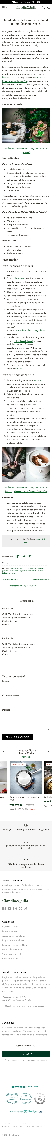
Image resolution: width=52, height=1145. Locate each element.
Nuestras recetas (10, 931)
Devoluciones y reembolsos (12, 1126)
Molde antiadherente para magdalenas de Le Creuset (26, 150)
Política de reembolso (12, 949)
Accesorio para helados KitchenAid (30, 490)
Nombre (6, 681)
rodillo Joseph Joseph (23, 340)
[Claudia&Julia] (26, 7)
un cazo (37, 380)
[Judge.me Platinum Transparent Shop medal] (26, 1098)
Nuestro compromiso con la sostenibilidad (24, 1006)
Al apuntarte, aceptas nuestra (27, 1060)
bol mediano (18, 278)
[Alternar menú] (3, 7)
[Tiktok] (26, 908)
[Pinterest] (20, 908)
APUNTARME (26, 1054)
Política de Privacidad (39, 1060)
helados (13, 568)
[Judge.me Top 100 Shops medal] (40, 1098)
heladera (6, 77)
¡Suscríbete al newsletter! (14, 935)
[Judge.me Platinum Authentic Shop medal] (12, 1098)
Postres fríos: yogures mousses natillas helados (26, 570)
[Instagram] (15, 908)
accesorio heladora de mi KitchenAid (23, 79)
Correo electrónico (10, 695)
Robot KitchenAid (8, 573)
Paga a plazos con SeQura (14, 945)
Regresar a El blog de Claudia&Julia (26, 585)
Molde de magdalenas (34, 568)
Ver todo (26, 757)
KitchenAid (21, 568)
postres (5, 570)
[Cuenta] (42, 7)
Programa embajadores (13, 940)
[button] (16, 804)
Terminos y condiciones (22, 1123)
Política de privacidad (34, 1126)
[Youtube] (9, 908)
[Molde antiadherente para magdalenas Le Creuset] (26, 142)
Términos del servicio (12, 954)
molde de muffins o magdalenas (30, 330)
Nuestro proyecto (10, 926)
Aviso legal (6, 1123)
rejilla (19, 368)
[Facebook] (4, 908)
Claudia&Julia (14, 1135)
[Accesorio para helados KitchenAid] (26, 481)
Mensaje (6, 709)
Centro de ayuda (10, 958)
